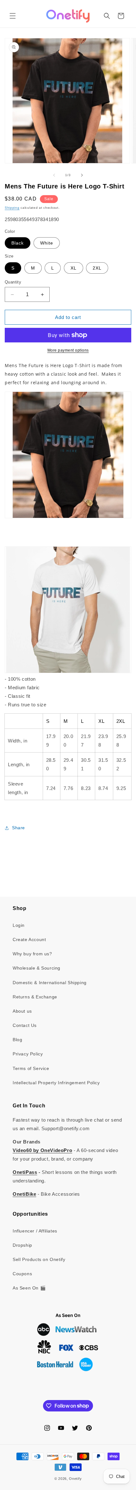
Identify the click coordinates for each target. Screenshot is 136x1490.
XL (74, 268)
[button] (13, 16)
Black (17, 242)
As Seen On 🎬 (29, 1287)
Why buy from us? (32, 953)
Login (19, 925)
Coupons (22, 1273)
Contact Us (25, 1025)
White (46, 242)
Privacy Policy (28, 1053)
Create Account (29, 939)
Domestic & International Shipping (50, 982)
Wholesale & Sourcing (36, 968)
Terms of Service (31, 1068)
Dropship (22, 1245)
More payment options (68, 350)
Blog (17, 1039)
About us (22, 1011)
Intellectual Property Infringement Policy (56, 1082)
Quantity (13, 282)
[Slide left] (54, 175)
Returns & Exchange (35, 996)
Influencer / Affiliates (35, 1230)
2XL (97, 268)
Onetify (75, 1478)
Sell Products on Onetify (39, 1259)
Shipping (12, 207)
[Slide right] (82, 175)
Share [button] (18, 827)
